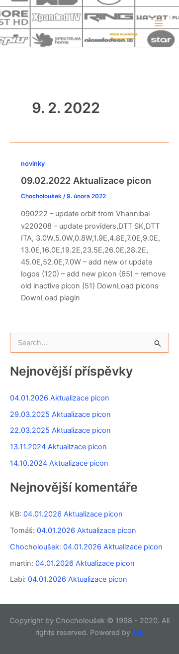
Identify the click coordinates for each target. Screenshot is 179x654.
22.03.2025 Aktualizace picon (60, 430)
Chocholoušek (34, 546)
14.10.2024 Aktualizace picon (59, 463)
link (138, 632)
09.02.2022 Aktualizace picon (86, 180)
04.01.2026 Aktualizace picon (59, 397)
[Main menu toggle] (158, 23)
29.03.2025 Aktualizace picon (60, 414)
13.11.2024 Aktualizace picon (58, 446)
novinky (33, 163)
